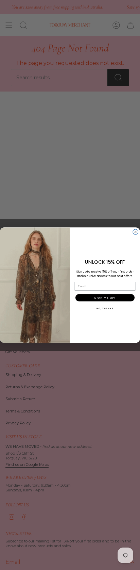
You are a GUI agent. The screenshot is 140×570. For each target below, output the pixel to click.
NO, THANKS (105, 308)
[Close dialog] (135, 231)
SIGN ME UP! (104, 297)
